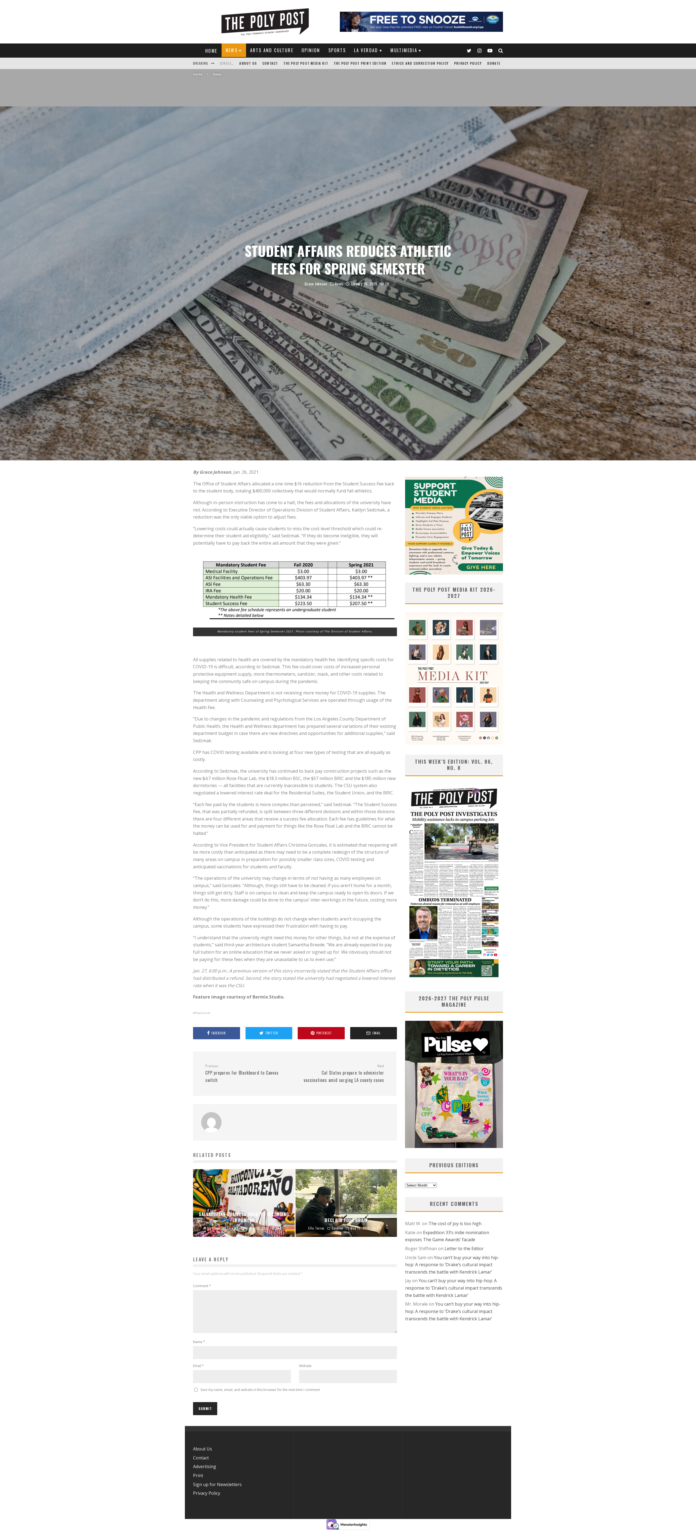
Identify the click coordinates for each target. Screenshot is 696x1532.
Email (198, 1365)
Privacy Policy (468, 63)
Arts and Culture (271, 50)
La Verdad (366, 50)
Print (198, 1475)
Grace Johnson (315, 283)
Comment (202, 1286)
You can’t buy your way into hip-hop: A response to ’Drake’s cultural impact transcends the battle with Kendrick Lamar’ (452, 1265)
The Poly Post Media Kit (305, 63)
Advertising (204, 1466)
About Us (248, 63)
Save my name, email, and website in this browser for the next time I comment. (260, 1389)
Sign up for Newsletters (217, 1484)
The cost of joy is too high (454, 1224)
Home (211, 51)
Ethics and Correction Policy (420, 63)
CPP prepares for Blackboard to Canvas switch (242, 1073)
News (232, 50)
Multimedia (403, 50)
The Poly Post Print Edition (360, 63)
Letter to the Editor (464, 1249)
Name (199, 1342)
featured (202, 1013)
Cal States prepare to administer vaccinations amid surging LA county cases (344, 1073)
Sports (337, 50)
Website (305, 1365)
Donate (493, 63)
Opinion (311, 50)
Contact (270, 63)
